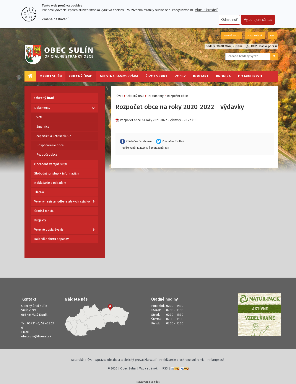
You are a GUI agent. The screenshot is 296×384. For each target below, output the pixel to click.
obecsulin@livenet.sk (36, 336)
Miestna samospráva (119, 76)
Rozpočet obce (46, 154)
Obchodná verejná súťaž (50, 164)
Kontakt (201, 76)
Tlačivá (39, 192)
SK (217, 35)
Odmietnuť (229, 19)
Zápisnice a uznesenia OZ (53, 136)
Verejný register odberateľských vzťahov (62, 201)
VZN (39, 117)
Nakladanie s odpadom (50, 183)
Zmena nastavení (55, 19)
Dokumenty (42, 108)
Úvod (119, 96)
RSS (272, 35)
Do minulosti (250, 76)
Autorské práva (81, 360)
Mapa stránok (254, 35)
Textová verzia (231, 35)
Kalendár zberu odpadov (51, 239)
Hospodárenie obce (50, 145)
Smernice (42, 127)
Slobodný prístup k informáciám (56, 173)
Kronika (223, 76)
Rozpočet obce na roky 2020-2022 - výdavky (150, 120)
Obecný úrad (81, 76)
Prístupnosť (215, 360)
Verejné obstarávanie (48, 229)
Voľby (180, 76)
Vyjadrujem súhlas (258, 19)
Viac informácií (206, 10)
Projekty (40, 220)
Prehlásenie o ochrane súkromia (181, 360)
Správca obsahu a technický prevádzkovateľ (125, 360)
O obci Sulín (51, 76)
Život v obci (156, 76)
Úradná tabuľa (44, 211)
